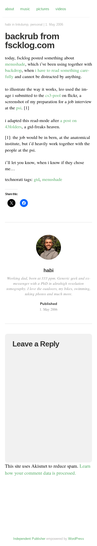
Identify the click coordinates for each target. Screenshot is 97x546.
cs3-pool (53, 95)
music (25, 9)
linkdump (21, 24)
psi (18, 108)
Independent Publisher (29, 539)
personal (36, 24)
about (9, 9)
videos (60, 9)
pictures (42, 9)
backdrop (13, 70)
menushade (15, 64)
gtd (37, 179)
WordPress (76, 539)
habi (8, 24)
